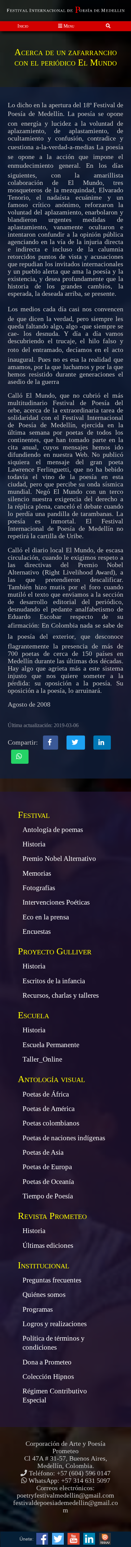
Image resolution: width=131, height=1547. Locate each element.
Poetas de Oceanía (48, 1182)
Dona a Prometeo (47, 1362)
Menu (68, 26)
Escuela (33, 1015)
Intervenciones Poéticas (56, 902)
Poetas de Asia (43, 1152)
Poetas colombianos (51, 1123)
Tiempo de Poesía (48, 1196)
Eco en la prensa (46, 917)
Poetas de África (46, 1094)
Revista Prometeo (52, 1216)
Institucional (43, 1265)
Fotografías (39, 888)
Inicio (22, 26)
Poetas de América (49, 1109)
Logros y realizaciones (55, 1324)
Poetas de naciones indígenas (64, 1138)
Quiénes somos (44, 1295)
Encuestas (37, 931)
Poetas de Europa (47, 1167)
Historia (34, 844)
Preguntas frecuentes (52, 1280)
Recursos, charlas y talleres (61, 995)
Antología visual (51, 1079)
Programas (38, 1309)
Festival (34, 814)
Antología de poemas (53, 830)
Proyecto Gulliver (54, 951)
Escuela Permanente (51, 1045)
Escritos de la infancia (54, 981)
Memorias (37, 873)
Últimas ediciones (48, 1245)
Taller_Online (42, 1059)
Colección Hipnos (48, 1377)
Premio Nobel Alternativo (59, 859)
